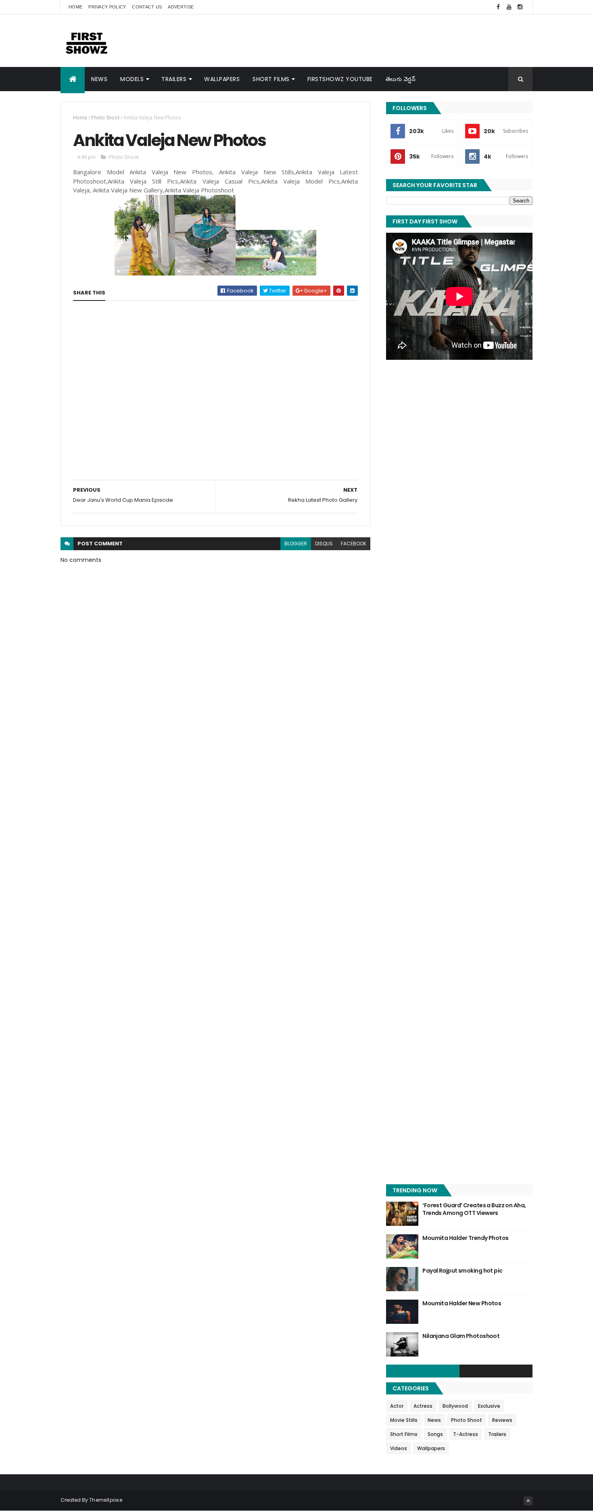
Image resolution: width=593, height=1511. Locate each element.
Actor (396, 1405)
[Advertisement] (385, 40)
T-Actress (465, 1434)
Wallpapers (222, 79)
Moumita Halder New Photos (461, 1303)
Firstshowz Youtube (340, 79)
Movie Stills (404, 1420)
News (99, 79)
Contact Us (147, 6)
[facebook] (498, 7)
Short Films (271, 79)
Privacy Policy (107, 6)
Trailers (173, 79)
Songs (435, 1434)
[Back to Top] (528, 1500)
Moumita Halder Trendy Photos (465, 1238)
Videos (398, 1448)
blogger (295, 543)
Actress (422, 1405)
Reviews (502, 1420)
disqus (324, 543)
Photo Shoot (105, 117)
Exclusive (489, 1405)
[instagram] (520, 7)
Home (75, 6)
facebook (353, 543)
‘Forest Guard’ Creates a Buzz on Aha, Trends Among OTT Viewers (474, 1209)
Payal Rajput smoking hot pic (462, 1271)
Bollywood (455, 1405)
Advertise (181, 6)
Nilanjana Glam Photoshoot (460, 1336)
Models (132, 79)
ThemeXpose (105, 1499)
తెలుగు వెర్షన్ (401, 79)
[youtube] (509, 7)
